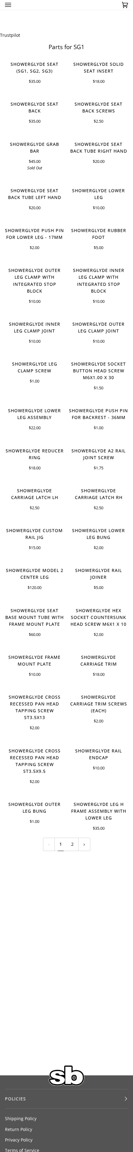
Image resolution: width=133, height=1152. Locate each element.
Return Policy (18, 1129)
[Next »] (84, 844)
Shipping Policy (20, 1118)
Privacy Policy (18, 1140)
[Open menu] (14, 5)
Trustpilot (10, 35)
